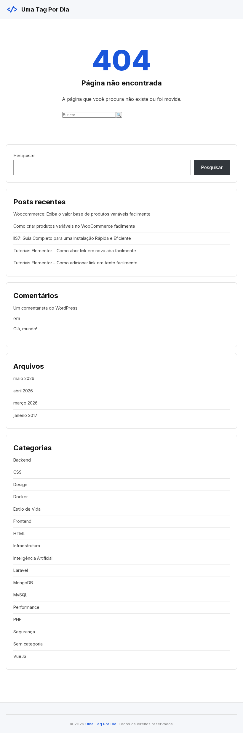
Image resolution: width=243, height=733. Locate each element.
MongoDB (23, 582)
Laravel (20, 570)
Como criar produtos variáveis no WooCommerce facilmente (74, 226)
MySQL (20, 594)
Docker (20, 496)
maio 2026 (23, 378)
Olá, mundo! (25, 328)
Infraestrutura (26, 545)
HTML (19, 533)
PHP (17, 619)
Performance (26, 607)
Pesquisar (24, 155)
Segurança (24, 631)
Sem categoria (28, 643)
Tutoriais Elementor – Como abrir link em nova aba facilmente (74, 250)
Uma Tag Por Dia (37, 9)
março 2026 (25, 402)
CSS (17, 472)
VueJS (19, 656)
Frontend (22, 521)
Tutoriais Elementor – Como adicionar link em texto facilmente (75, 262)
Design (20, 484)
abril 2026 (23, 390)
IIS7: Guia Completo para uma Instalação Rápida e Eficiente (72, 238)
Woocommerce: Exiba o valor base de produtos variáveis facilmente (82, 213)
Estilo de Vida (27, 509)
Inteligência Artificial (32, 558)
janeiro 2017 (25, 415)
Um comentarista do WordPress (45, 307)
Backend (22, 459)
